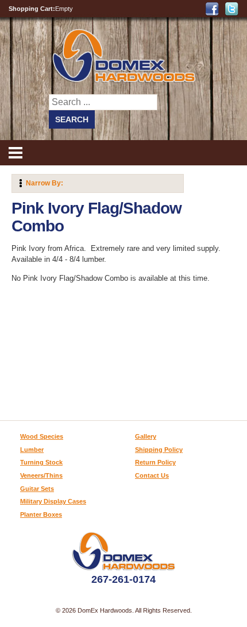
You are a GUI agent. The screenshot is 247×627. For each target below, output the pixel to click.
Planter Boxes (41, 514)
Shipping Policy (159, 449)
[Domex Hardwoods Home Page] (123, 80)
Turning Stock (41, 462)
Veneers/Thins (41, 475)
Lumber (32, 449)
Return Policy (155, 462)
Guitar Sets (37, 488)
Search (71, 119)
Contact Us (152, 475)
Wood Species (41, 436)
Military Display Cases (53, 501)
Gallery (145, 436)
